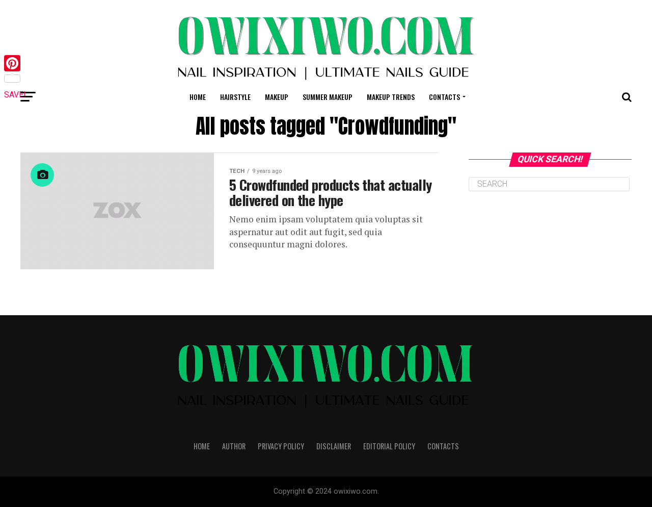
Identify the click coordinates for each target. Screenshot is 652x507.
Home (197, 96)
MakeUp (276, 96)
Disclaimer (333, 446)
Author (234, 446)
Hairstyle (235, 96)
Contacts (444, 96)
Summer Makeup (327, 96)
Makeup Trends (391, 96)
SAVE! (15, 94)
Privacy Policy (281, 446)
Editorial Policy (389, 446)
